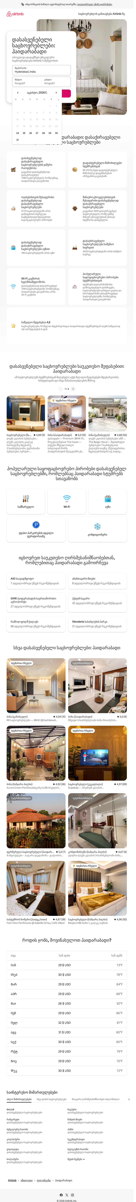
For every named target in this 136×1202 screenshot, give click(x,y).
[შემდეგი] (73, 389)
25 (24, 133)
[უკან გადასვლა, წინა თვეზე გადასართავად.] (18, 93)
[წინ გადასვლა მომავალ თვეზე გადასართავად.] (56, 93)
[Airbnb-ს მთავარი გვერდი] (15, 14)
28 (43, 133)
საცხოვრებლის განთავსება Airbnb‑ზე (101, 14)
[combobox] (41, 72)
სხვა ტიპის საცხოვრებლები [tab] (52, 1099)
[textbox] (27, 83)
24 (17, 133)
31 (17, 139)
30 (56, 133)
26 (30, 133)
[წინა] (60, 389)
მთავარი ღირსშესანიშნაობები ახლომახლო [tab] (96, 1099)
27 (37, 133)
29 (50, 133)
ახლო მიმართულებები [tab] (19, 1099)
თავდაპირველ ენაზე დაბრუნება (94, 4)
